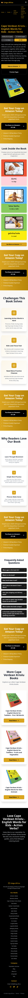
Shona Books (14, 936)
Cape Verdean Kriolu (16, 12)
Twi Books (14, 946)
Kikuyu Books (14, 913)
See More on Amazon (12, 244)
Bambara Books (14, 898)
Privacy (22, 993)
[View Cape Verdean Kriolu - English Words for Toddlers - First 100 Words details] (14, 700)
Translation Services (14, 966)
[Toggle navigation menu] (26, 2)
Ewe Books (14, 903)
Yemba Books (14, 953)
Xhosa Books (14, 951)
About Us (14, 971)
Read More (13, 720)
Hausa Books (14, 908)
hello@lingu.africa (16, 984)
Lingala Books (14, 923)
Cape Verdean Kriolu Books (14, 901)
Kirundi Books (14, 918)
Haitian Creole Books (14, 906)
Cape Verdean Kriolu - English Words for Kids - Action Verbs (23, 12)
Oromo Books (14, 931)
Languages (14, 974)
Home (2, 12)
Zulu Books (14, 958)
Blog (14, 969)
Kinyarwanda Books (14, 916)
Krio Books (14, 921)
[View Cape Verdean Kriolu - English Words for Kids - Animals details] (14, 777)
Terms (17, 993)
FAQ (14, 976)
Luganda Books (14, 926)
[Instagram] (10, 987)
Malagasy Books (14, 928)
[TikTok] (17, 987)
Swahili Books (14, 941)
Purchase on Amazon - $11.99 (13, 126)
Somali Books (14, 938)
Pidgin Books (14, 933)
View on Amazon (13, 66)
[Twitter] (14, 987)
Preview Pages (14, 72)
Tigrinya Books (14, 943)
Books (8, 12)
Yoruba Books (14, 956)
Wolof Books (14, 948)
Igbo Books (14, 911)
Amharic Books (14, 896)
